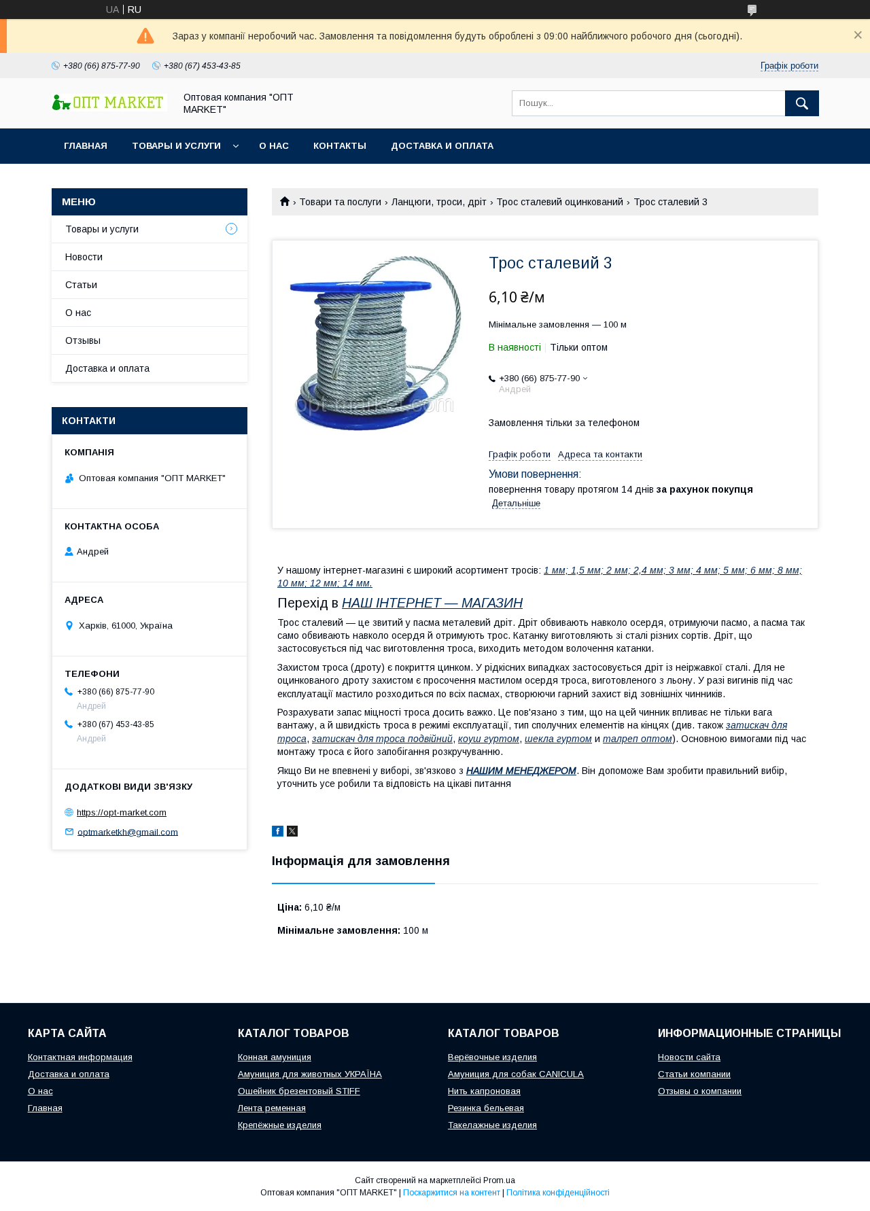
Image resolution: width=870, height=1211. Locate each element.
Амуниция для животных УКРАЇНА (310, 1074)
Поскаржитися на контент (451, 1192)
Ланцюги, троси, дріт (439, 201)
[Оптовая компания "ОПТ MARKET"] (109, 108)
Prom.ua (499, 1180)
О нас (274, 146)
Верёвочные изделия (492, 1057)
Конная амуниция (274, 1057)
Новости (84, 256)
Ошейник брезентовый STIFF (299, 1091)
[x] (292, 833)
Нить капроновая (484, 1091)
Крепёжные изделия (279, 1125)
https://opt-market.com (122, 812)
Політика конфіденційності (558, 1192)
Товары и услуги (176, 146)
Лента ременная (272, 1108)
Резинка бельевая (486, 1108)
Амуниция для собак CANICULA (516, 1074)
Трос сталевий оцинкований (559, 201)
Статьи (81, 284)
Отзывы (83, 340)
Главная (85, 146)
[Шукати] (802, 103)
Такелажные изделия (492, 1125)
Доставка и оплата (442, 146)
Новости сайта (689, 1057)
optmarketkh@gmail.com (127, 831)
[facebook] (277, 833)
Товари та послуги (340, 201)
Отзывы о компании (700, 1091)
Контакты (339, 146)
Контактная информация (80, 1057)
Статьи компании (694, 1074)
